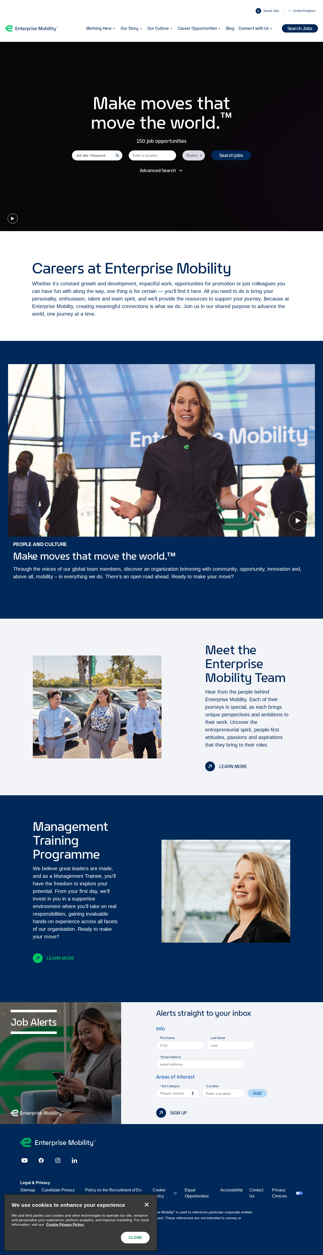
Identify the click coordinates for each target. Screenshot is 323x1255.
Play (12, 218)
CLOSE (135, 1237)
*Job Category (170, 1086)
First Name (167, 1038)
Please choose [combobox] (172, 1093)
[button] (231, 155)
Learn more (233, 766)
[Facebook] (41, 1160)
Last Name (217, 1038)
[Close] (147, 1205)
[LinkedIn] (74, 1160)
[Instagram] (57, 1160)
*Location (212, 1086)
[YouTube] (24, 1160)
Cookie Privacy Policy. (65, 1224)
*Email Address (170, 1057)
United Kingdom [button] (304, 11)
